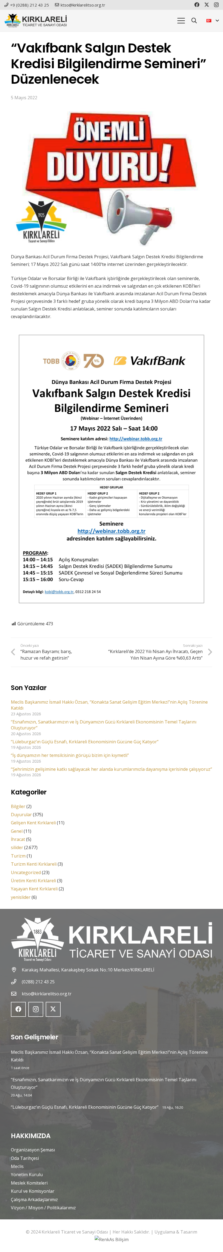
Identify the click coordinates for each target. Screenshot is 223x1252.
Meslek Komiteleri (29, 1183)
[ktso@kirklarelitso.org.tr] (16, 993)
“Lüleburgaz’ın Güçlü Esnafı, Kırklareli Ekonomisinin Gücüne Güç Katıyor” (85, 742)
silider (17, 847)
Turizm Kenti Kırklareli (34, 864)
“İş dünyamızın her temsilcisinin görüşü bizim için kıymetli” (70, 755)
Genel (17, 831)
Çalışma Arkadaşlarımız (34, 1200)
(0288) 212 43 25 (38, 982)
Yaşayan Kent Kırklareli (34, 889)
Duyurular (21, 815)
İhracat (18, 839)
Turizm (18, 856)
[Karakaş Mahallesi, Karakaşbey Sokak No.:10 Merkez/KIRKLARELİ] (16, 969)
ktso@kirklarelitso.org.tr (47, 994)
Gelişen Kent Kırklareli (33, 823)
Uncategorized (26, 872)
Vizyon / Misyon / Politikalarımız (43, 1208)
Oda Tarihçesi (25, 1158)
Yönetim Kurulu (27, 1175)
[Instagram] (216, 5)
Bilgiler (18, 806)
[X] (206, 4)
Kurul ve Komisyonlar (32, 1191)
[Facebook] (196, 4)
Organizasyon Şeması (33, 1150)
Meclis (17, 1166)
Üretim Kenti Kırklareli (33, 881)
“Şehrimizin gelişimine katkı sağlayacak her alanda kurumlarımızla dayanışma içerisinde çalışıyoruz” (111, 769)
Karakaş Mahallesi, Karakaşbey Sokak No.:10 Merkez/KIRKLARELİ (88, 970)
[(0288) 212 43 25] (16, 981)
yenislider (20, 897)
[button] (181, 20)
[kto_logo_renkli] (35, 20)
